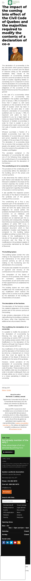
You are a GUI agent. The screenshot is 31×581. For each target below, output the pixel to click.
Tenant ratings (21, 505)
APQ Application (8, 512)
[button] (27, 501)
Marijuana (20, 517)
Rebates (6, 515)
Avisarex (19, 515)
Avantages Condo (16, 429)
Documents (21, 510)
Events (5, 510)
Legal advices (21, 507)
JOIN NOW (8, 452)
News (4, 390)
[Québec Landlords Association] (15, 2)
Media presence (8, 507)
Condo (9, 390)
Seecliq (5, 517)
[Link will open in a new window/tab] (3, 542)
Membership (7, 505)
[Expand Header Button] (3, 2)
